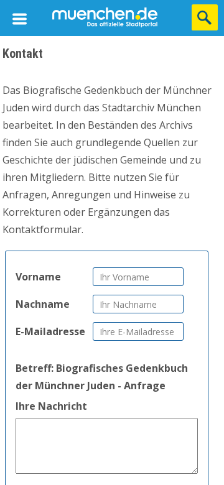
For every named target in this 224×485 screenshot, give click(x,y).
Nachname (43, 304)
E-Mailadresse (50, 331)
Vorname (38, 277)
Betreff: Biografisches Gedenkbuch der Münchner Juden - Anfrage (102, 376)
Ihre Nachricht (51, 406)
